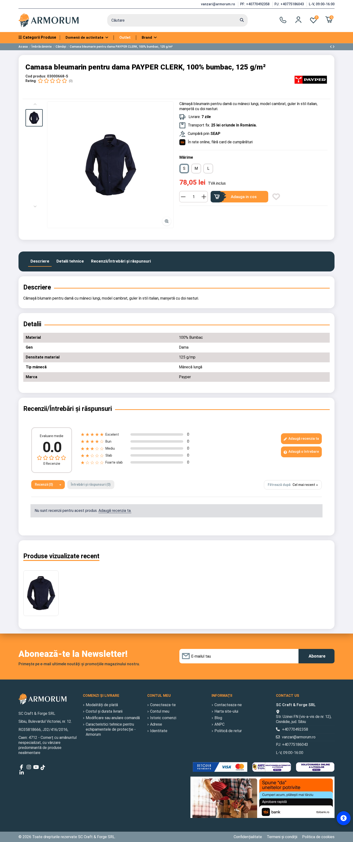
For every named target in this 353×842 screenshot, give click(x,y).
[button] (34, 117)
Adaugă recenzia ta (303, 438)
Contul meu (159, 711)
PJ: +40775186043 (289, 4)
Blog (218, 718)
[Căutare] (242, 20)
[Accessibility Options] (344, 818)
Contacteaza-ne (228, 705)
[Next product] (334, 47)
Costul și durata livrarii (104, 711)
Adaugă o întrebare (303, 451)
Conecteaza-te (163, 705)
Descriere (39, 261)
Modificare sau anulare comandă (113, 718)
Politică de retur (228, 731)
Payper (185, 377)
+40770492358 (295, 729)
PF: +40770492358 (255, 4)
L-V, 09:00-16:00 (322, 4)
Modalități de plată (102, 705)
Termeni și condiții (282, 837)
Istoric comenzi (163, 718)
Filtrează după (279, 485)
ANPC (219, 724)
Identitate (158, 731)
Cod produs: (35, 76)
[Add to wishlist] (276, 196)
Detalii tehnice (70, 261)
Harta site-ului (226, 711)
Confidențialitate (248, 837)
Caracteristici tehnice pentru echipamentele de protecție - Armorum (111, 729)
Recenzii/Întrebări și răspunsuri (121, 261)
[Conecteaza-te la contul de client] (298, 19)
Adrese (156, 724)
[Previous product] (331, 47)
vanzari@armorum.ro (218, 4)
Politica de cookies (318, 837)
